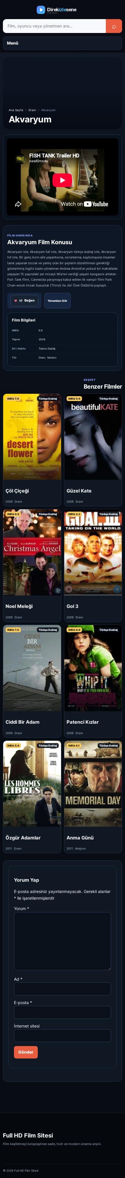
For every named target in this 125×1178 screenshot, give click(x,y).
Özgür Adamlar (23, 838)
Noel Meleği (19, 606)
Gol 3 (72, 606)
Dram (32, 110)
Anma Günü (80, 838)
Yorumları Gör (57, 300)
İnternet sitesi (27, 1025)
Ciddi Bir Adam (23, 722)
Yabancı (51, 357)
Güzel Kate (79, 491)
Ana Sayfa (16, 110)
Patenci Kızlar (83, 722)
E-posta (23, 1002)
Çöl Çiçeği (17, 491)
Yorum (21, 908)
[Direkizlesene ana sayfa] (62, 9)
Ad (18, 979)
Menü (12, 43)
